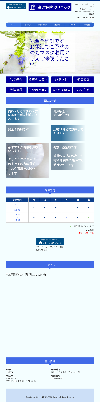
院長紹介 (28, 25)
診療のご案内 (42, 25)
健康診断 (57, 25)
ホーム (13, 25)
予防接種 (72, 25)
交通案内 (87, 25)
